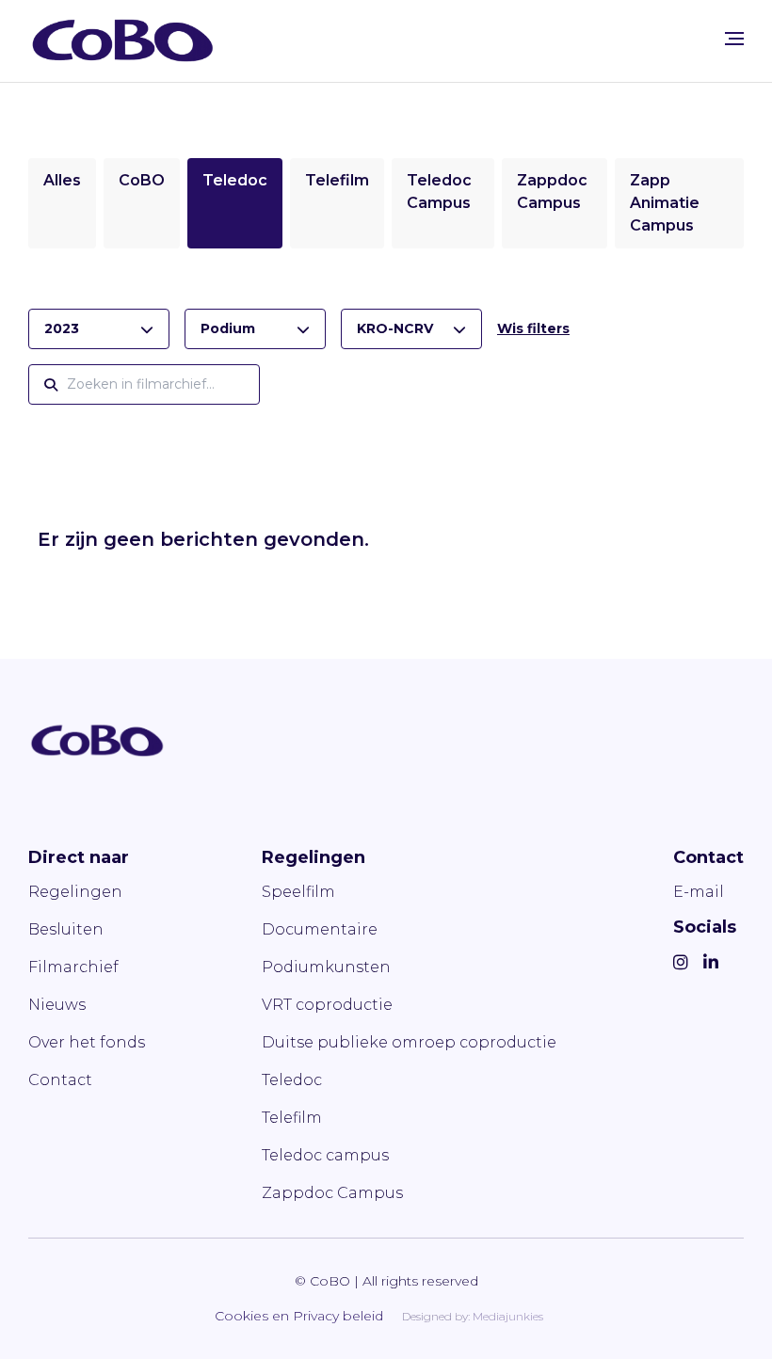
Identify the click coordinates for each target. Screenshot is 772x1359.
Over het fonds (86, 1042)
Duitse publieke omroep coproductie (409, 1042)
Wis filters (533, 328)
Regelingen (75, 892)
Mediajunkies (508, 1316)
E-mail (698, 892)
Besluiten (66, 929)
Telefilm (337, 180)
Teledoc (234, 180)
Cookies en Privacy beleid (299, 1315)
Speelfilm (298, 892)
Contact (60, 1080)
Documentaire (320, 929)
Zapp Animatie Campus (665, 202)
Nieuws (57, 1005)
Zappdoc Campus (332, 1193)
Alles (62, 180)
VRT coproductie (327, 1005)
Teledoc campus (325, 1155)
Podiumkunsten (326, 967)
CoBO (142, 180)
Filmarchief (73, 967)
